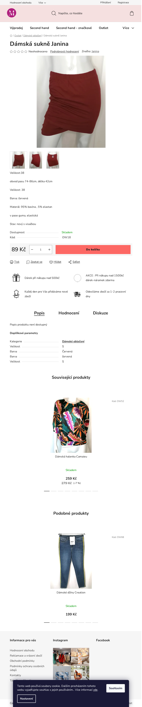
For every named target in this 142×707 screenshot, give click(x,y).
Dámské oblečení (73, 341)
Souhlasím (115, 688)
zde (95, 690)
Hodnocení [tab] (69, 313)
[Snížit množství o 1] (32, 249)
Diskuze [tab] (100, 313)
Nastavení (26, 699)
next (129, 443)
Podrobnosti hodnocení (64, 51)
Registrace (123, 2)
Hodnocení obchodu (21, 2)
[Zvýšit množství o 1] (49, 249)
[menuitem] (16, 28)
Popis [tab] (39, 313)
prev (12, 443)
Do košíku (93, 249)
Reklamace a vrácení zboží (26, 656)
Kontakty (15, 675)
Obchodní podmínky (22, 661)
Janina (95, 51)
